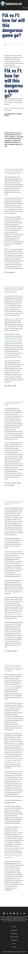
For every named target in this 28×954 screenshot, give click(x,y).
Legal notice (14, 930)
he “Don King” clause (17, 319)
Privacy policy (14, 933)
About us (14, 926)
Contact (14, 947)
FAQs (14, 943)
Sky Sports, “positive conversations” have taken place (13, 686)
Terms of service (14, 937)
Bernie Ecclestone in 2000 (11, 531)
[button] (23, 7)
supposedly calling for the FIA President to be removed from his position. (13, 855)
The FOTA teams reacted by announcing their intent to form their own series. (13, 760)
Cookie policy (14, 940)
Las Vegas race (12, 590)
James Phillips (8, 108)
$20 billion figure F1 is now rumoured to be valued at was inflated (13, 340)
